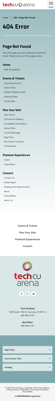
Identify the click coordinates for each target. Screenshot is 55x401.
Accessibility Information (15, 124)
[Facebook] (21, 293)
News (6, 191)
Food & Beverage (12, 133)
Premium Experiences (16, 155)
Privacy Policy (12, 389)
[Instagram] (27, 293)
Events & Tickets (14, 78)
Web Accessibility (12, 69)
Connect (8, 173)
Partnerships (10, 196)
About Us (8, 200)
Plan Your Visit (12, 110)
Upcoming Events (12, 83)
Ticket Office (10, 88)
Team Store (9, 115)
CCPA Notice (10, 146)
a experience (27, 396)
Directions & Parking (13, 119)
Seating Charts (11, 96)
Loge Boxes (9, 164)
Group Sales (9, 101)
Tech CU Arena (27, 273)
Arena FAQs (9, 128)
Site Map (28, 387)
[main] (27, 113)
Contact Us (9, 178)
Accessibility (27, 391)
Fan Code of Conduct (14, 141)
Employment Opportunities (17, 187)
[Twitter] (33, 293)
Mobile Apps (9, 182)
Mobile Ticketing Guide (14, 92)
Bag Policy (9, 137)
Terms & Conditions (42, 387)
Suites (7, 160)
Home (5, 17)
